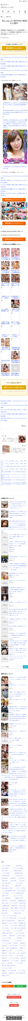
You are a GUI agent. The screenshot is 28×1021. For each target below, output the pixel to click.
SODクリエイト (7, 955)
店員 (11, 973)
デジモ (5, 928)
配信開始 (22, 900)
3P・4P (20, 955)
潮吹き (21, 920)
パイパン (21, 970)
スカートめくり (7, 968)
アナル (22, 945)
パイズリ (18, 930)
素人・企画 (21, 953)
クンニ (20, 963)
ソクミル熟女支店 (18, 893)
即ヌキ (12, 953)
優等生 (22, 925)
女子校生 (5, 940)
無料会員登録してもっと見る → (14, 48)
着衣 (11, 935)
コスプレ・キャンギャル (9, 915)
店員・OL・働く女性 (8, 920)
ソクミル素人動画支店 (9, 890)
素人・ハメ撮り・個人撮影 (9, 948)
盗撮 (4, 923)
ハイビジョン (18, 868)
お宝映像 (6, 905)
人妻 (13, 878)
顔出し (5, 903)
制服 (22, 943)
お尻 (4, 945)
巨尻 (23, 958)
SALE (22, 905)
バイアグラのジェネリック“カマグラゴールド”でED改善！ (14, 482)
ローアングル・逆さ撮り (9, 918)
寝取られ (5, 975)
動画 (4, 953)
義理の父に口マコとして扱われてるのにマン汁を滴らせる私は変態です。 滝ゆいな (17, 754)
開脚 (22, 948)
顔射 (19, 938)
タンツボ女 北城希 (13, 782)
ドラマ (13, 925)
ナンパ (5, 925)
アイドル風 (6, 898)
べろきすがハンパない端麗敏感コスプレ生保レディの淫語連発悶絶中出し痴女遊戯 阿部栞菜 (17, 847)
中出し (5, 868)
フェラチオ (20, 933)
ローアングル (6, 938)
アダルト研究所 (14, 1005)
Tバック (13, 903)
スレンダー (18, 895)
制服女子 (19, 898)
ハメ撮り (18, 875)
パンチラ (6, 873)
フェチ (20, 950)
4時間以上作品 (7, 933)
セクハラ (13, 923)
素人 (5, 870)
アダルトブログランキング (14, 997)
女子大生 (6, 875)
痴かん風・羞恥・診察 (8, 965)
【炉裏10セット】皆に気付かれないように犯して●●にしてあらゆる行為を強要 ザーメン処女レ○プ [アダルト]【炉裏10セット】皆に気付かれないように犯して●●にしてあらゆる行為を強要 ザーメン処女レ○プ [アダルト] (15, 123)
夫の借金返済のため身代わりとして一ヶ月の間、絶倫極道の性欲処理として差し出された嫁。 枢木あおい (17, 589)
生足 (13, 880)
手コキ (18, 940)
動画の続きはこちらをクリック (14, 199)
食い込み (21, 890)
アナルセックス (14, 958)
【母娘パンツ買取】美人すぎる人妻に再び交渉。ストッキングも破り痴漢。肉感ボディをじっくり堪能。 (17, 543)
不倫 (4, 973)
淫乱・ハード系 (7, 963)
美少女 (22, 878)
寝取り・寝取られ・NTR (18, 908)
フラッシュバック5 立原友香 (15, 745)
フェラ (19, 883)
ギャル (5, 893)
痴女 (5, 910)
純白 (5, 913)
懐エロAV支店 (20, 973)
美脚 (14, 905)
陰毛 (4, 958)
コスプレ (22, 918)
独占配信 (18, 873)
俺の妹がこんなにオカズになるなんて (17, 580)
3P (4, 935)
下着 (23, 960)
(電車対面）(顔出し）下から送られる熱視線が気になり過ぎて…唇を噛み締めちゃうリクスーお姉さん (18, 708)
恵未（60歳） (12, 549)
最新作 (5, 908)
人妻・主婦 (6, 883)
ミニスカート (20, 888)
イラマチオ (13, 945)
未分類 (9, 16)
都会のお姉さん (7, 888)
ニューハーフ (6, 943)
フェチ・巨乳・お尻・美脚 (18, 928)
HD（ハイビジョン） (17, 910)
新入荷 (22, 903)
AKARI (10, 595)
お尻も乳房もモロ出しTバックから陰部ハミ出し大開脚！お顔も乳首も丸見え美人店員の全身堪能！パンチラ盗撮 (18, 642)
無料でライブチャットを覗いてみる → (14, 387)
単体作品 (18, 870)
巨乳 (19, 865)
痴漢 (18, 885)
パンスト (5, 930)
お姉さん (21, 935)
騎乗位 (18, 913)
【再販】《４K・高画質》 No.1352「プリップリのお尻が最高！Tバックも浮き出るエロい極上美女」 (18, 694)
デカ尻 (13, 900)
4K (16, 943)
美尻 (5, 880)
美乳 (4, 900)
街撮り (5, 895)
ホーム (3, 16)
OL (22, 880)
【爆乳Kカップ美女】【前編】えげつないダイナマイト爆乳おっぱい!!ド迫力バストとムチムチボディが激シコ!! (18, 650)
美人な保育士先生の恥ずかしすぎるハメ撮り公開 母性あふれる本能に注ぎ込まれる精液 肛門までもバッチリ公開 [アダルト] (15, 112)
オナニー (6, 865)
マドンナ (14, 960)
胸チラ (5, 885)
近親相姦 (5, 960)
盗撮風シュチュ (7, 950)
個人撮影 (22, 923)
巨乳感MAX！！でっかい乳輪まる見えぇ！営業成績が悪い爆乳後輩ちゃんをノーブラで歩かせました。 (17, 635)
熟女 (5, 878)
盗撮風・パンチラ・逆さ (9, 970)
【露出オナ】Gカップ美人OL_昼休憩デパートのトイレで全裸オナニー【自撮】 (18, 679)
